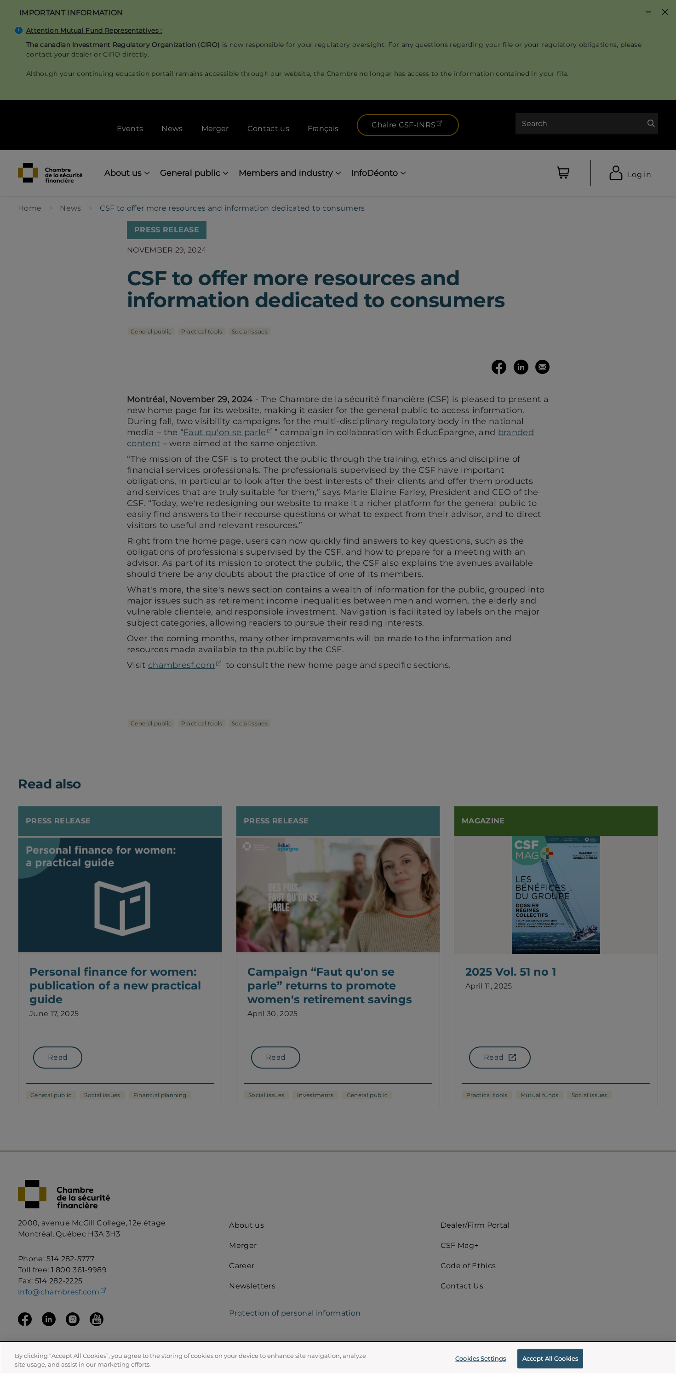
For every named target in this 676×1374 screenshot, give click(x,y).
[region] (338, 1358)
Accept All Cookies (550, 1358)
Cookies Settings (480, 1358)
